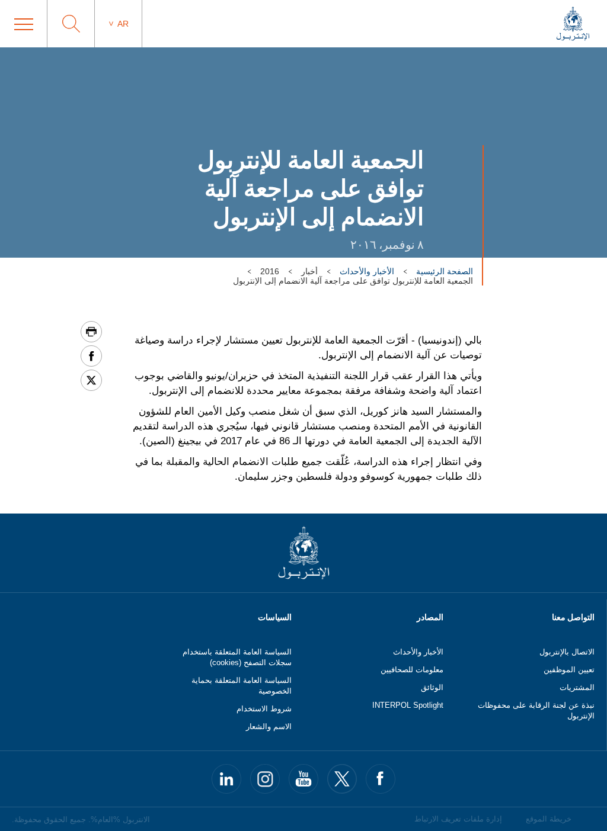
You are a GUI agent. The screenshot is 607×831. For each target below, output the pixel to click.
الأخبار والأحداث (367, 271)
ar (123, 23)
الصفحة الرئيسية (444, 271)
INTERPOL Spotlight (407, 705)
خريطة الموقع (548, 818)
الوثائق (432, 687)
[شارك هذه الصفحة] (91, 356)
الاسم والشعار (269, 726)
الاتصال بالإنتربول (567, 651)
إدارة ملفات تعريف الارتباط (458, 818)
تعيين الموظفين (569, 669)
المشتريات (577, 687)
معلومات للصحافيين (412, 669)
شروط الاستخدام (264, 708)
